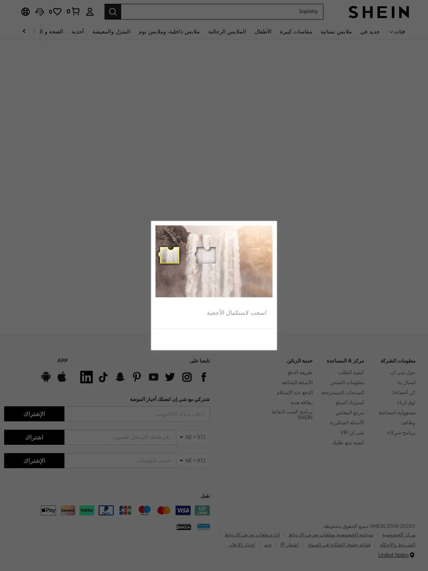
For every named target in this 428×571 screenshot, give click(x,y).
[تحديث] (253, 338)
